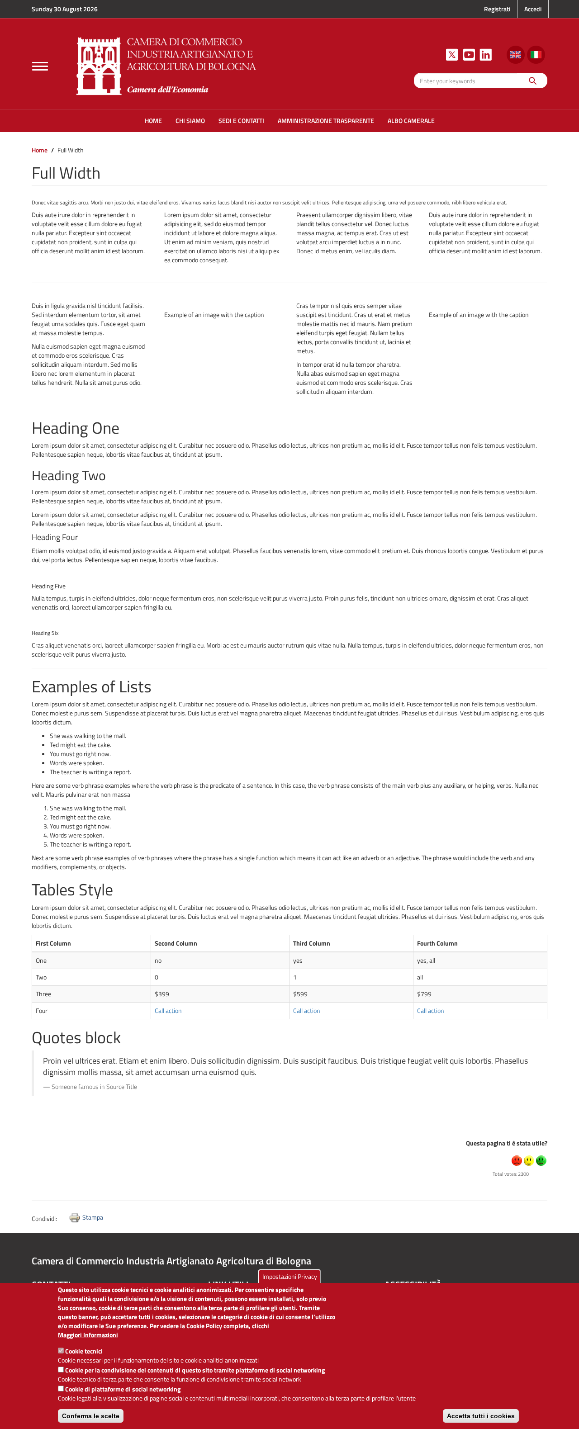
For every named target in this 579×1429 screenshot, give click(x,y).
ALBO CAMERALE (411, 120)
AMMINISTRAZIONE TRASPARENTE (326, 120)
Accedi (532, 9)
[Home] (166, 65)
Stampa (92, 1217)
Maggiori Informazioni (88, 1334)
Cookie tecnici (84, 1351)
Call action (168, 1010)
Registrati (497, 9)
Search (532, 80)
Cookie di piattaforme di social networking (122, 1389)
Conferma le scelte (90, 1416)
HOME (153, 120)
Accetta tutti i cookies (481, 1416)
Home (39, 150)
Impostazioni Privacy (289, 1276)
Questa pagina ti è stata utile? (506, 1143)
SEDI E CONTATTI (241, 120)
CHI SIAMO (190, 120)
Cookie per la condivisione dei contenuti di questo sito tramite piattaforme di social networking (195, 1370)
